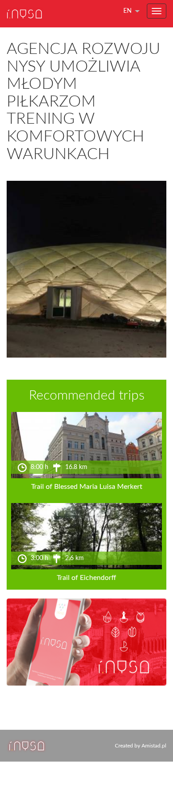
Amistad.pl (154, 745)
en (127, 11)
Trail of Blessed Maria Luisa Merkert (86, 486)
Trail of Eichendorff (86, 577)
